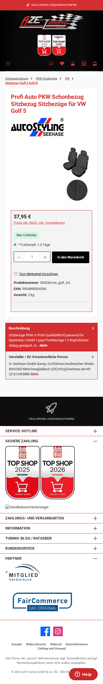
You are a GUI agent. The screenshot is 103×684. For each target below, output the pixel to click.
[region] (51, 177)
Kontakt (17, 644)
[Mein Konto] (72, 64)
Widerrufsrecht (36, 644)
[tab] (51, 337)
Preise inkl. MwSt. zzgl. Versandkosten (39, 222)
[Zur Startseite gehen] (51, 21)
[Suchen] (51, 64)
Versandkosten (76, 658)
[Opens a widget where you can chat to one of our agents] (83, 674)
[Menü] (9, 63)
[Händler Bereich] (84, 64)
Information (17, 528)
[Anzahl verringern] (19, 256)
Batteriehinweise (77, 644)
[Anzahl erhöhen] (45, 256)
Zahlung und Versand (51, 648)
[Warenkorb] (94, 64)
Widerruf (56, 644)
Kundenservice (20, 548)
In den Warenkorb (70, 257)
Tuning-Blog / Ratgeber (28, 538)
